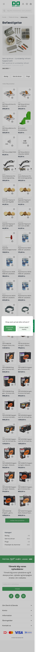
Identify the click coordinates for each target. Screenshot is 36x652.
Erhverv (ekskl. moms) (24, 328)
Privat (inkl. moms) (9, 328)
